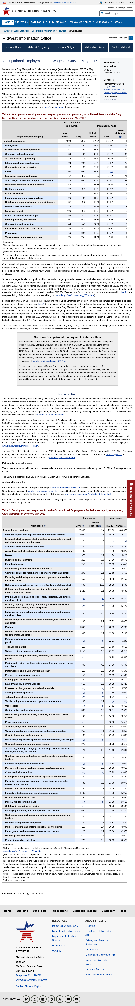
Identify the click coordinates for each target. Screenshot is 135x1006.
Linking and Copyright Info (100, 954)
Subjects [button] (20, 22)
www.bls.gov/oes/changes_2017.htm (49, 361)
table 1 (123, 292)
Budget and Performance (66, 931)
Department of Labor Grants (64, 938)
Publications (60, 911)
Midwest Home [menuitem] (13, 47)
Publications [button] (57, 22)
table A (47, 107)
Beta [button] (117, 22)
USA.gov (56, 950)
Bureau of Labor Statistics (16, 30)
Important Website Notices (96, 962)
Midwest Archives (94, 47)
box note (59, 107)
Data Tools (39, 911)
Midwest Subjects (67, 47)
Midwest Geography (39, 47)
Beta (123, 911)
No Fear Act (58, 945)
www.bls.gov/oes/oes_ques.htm (42, 491)
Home (8, 911)
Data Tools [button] (37, 22)
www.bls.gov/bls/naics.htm (62, 457)
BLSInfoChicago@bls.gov (114, 89)
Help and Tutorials (95, 969)
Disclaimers (92, 949)
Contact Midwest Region (28, 986)
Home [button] (7, 22)
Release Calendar (115, 7)
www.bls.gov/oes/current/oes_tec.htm (20, 446)
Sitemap (90, 925)
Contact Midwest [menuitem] (121, 47)
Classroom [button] (103, 22)
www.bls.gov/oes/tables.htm (50, 414)
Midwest (62, 30)
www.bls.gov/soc (114, 454)
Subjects (22, 911)
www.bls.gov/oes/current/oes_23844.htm (74, 295)
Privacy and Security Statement (96, 942)
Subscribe (128, 7)
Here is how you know (62, 2)
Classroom (108, 911)
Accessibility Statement (98, 974)
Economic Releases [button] (81, 22)
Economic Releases (85, 911)
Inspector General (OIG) (65, 925)
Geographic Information (43, 30)
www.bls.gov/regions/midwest (115, 93)
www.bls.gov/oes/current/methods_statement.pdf (88, 494)
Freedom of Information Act (99, 932)
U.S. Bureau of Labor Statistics (34, 11)
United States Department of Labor (117, 2)
